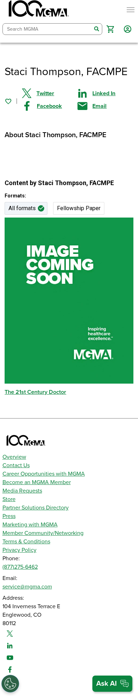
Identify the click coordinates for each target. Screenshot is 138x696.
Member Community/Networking (43, 533)
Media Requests (22, 490)
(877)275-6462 (20, 566)
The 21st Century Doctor (35, 392)
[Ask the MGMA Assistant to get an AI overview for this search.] (112, 684)
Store (9, 499)
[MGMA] (37, 10)
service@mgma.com (27, 586)
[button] (110, 29)
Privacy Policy (19, 550)
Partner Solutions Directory (35, 507)
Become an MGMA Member (36, 482)
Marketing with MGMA (30, 524)
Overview (14, 456)
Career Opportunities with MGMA (43, 473)
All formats (22, 208)
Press (9, 516)
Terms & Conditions (26, 541)
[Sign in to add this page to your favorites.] (8, 101)
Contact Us (16, 465)
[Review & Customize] (10, 683)
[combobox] (47, 29)
